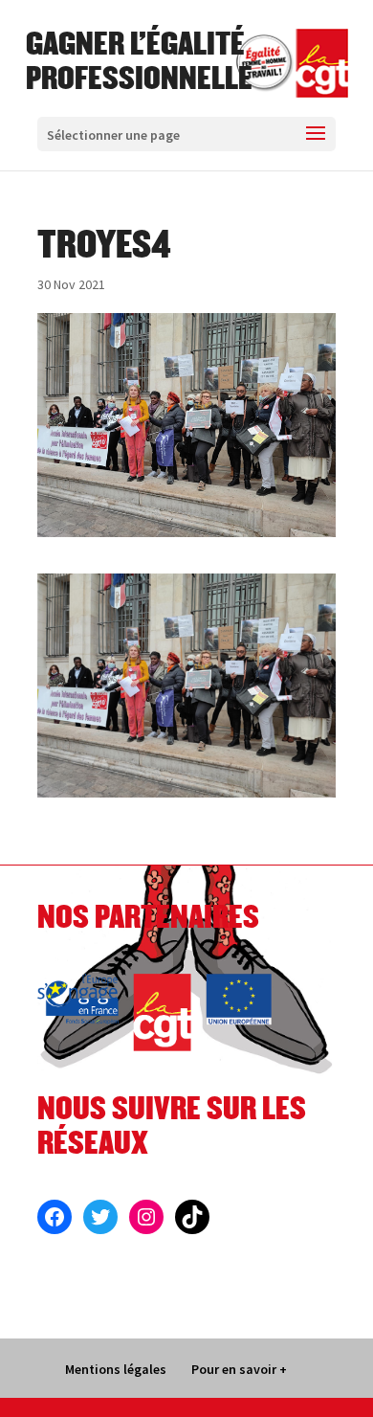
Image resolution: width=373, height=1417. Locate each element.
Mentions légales (115, 1369)
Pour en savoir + (239, 1369)
